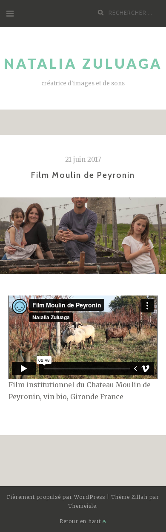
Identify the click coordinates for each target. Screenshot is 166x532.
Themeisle (82, 506)
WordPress (89, 497)
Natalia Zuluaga (83, 63)
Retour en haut (81, 521)
